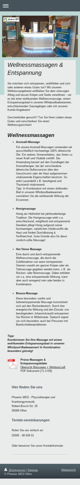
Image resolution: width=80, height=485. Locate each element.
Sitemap (33, 470)
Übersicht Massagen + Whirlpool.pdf (42, 367)
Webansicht (68, 469)
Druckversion (17, 470)
